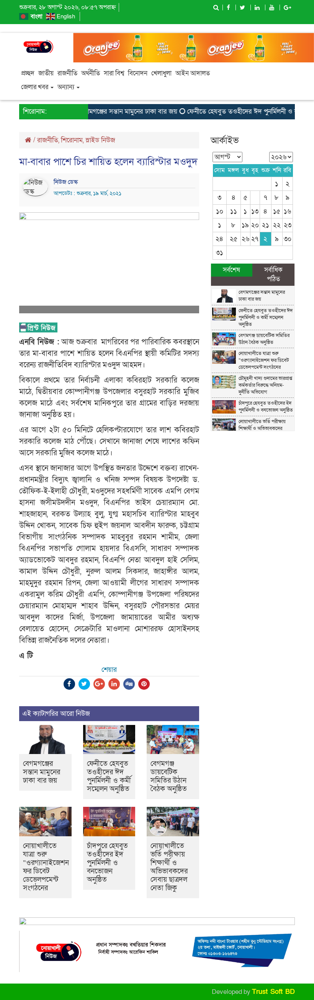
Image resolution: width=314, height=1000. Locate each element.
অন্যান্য (66, 87)
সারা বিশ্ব (114, 73)
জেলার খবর (35, 87)
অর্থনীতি (90, 73)
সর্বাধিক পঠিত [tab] (273, 274)
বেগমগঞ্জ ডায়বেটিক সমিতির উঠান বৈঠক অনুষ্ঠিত (168, 776)
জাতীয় (46, 73)
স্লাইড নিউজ (100, 140)
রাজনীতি (67, 73)
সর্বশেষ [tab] (231, 269)
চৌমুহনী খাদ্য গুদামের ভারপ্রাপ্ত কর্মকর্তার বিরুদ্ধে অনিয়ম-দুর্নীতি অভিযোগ (265, 385)
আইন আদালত (192, 73)
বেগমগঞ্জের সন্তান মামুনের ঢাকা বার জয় (119, 111)
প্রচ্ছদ (27, 73)
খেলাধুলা (161, 73)
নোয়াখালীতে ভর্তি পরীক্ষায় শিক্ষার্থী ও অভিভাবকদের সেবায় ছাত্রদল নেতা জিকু (169, 867)
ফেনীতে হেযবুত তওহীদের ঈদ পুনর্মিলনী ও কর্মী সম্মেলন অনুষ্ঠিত (109, 776)
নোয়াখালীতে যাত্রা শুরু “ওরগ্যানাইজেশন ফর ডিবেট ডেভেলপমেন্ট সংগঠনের (46, 867)
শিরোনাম (72, 140)
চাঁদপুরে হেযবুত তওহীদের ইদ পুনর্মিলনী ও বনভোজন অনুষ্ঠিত (107, 862)
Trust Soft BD (273, 991)
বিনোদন (137, 73)
